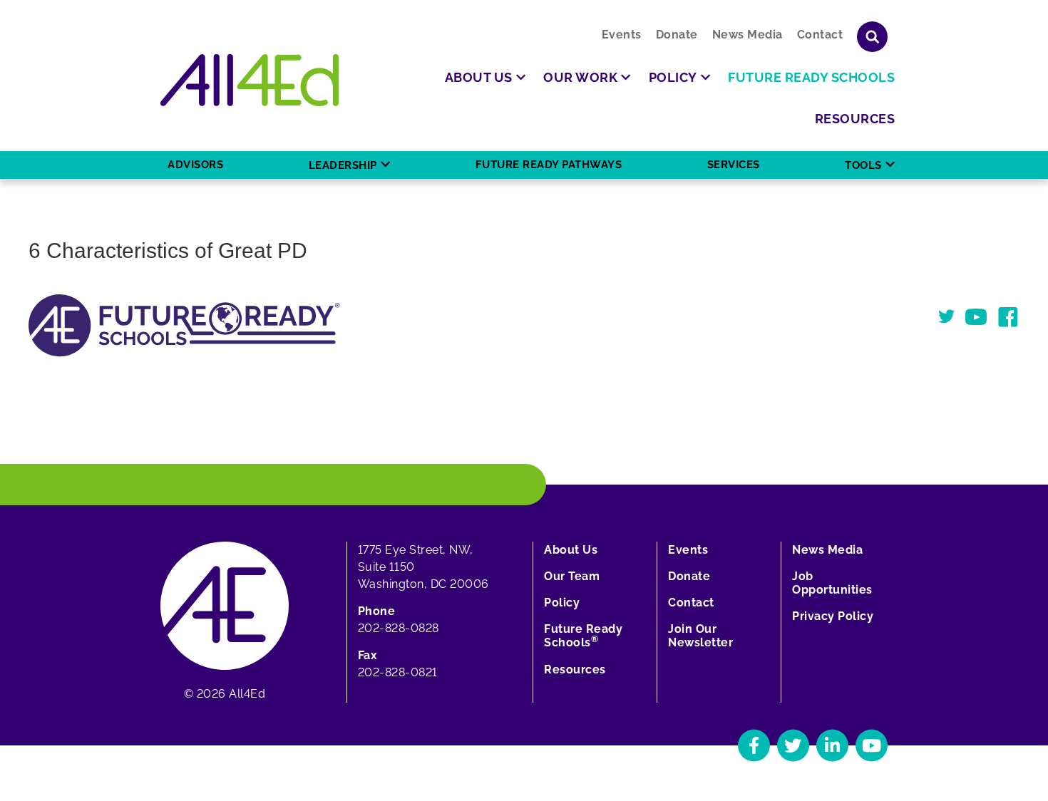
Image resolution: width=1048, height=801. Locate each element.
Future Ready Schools (583, 635)
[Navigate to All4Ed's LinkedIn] (832, 745)
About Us (570, 550)
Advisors (195, 164)
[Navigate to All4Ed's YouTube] (872, 745)
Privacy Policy (832, 616)
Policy (562, 602)
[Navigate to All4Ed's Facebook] (754, 745)
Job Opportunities (832, 582)
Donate (677, 34)
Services (733, 164)
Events (622, 34)
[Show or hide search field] (872, 36)
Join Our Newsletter (700, 635)
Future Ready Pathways (549, 164)
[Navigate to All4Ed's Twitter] (793, 745)
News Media (747, 34)
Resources (575, 669)
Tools (863, 165)
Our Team (572, 576)
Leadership (343, 165)
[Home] (249, 80)
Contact (820, 34)
